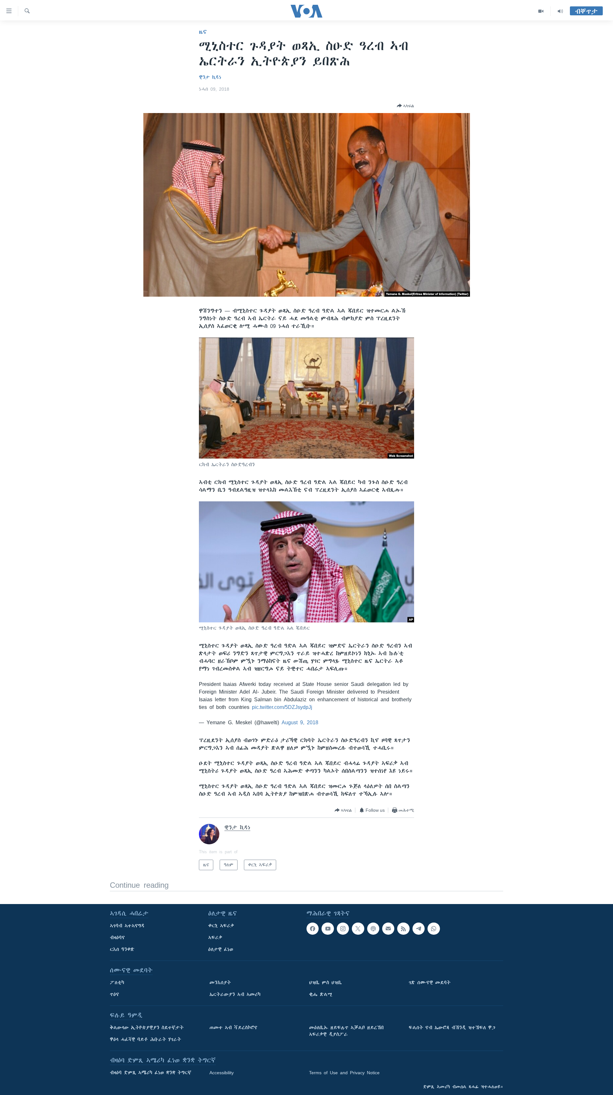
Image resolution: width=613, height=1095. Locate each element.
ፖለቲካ (117, 982)
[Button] (405, 106)
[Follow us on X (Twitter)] (358, 929)
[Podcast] (373, 929)
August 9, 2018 (300, 722)
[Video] (541, 11)
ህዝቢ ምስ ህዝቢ (325, 982)
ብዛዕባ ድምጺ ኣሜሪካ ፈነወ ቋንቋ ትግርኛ (150, 1073)
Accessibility (221, 1073)
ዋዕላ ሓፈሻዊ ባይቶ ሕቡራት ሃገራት (145, 1039)
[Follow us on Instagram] (343, 929)
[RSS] (403, 929)
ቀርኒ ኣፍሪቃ (221, 926)
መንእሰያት (220, 982)
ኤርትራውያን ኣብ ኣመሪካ (235, 994)
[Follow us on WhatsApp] (434, 929)
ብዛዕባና (117, 937)
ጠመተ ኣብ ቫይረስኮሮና (233, 1027)
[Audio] (560, 11)
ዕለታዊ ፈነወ (220, 949)
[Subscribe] (388, 929)
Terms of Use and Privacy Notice (344, 1073)
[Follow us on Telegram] (418, 929)
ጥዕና (114, 994)
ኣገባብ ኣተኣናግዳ (127, 926)
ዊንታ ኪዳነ (210, 77)
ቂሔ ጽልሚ (320, 994)
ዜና (203, 32)
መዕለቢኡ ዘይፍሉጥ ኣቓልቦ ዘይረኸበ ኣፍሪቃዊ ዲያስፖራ (346, 1031)
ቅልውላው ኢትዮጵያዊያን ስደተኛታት (147, 1027)
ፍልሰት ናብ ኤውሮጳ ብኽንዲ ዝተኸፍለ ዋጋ (452, 1027)
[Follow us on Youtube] (328, 929)
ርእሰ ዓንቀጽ (122, 949)
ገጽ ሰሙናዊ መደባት (429, 982)
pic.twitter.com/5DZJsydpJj (282, 707)
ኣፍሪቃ (215, 937)
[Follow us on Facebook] (312, 929)
